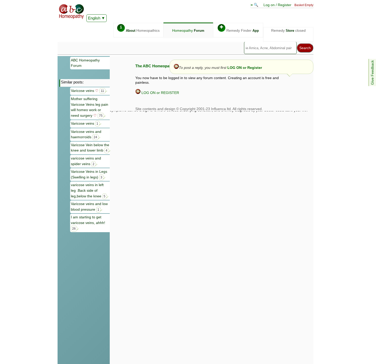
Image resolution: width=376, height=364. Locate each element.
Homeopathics (140, 29)
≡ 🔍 (255, 5)
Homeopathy (188, 30)
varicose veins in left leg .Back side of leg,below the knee (88, 190)
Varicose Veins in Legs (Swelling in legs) (89, 174)
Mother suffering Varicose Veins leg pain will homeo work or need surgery (89, 107)
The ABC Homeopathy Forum (161, 66)
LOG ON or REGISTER (159, 93)
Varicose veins (87, 91)
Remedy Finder (239, 29)
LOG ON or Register (244, 68)
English (94, 18)
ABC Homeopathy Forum (85, 63)
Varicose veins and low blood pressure (89, 206)
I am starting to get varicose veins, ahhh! (88, 222)
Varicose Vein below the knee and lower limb (90, 148)
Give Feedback (372, 72)
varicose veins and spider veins (86, 161)
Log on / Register (277, 5)
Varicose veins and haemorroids (86, 134)
